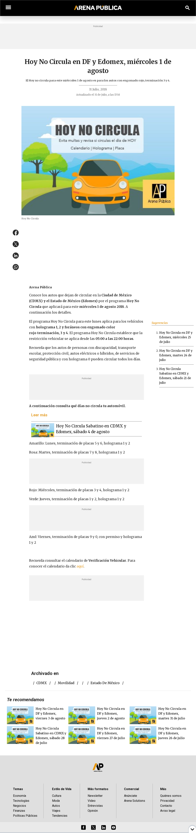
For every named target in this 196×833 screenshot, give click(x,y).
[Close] (121, 387)
